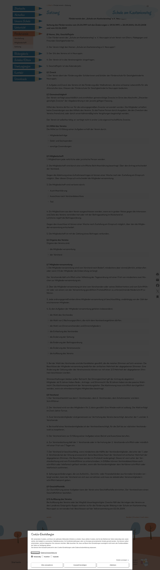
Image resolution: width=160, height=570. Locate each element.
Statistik (56, 557)
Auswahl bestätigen (80, 565)
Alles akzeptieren (47, 565)
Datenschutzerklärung (49, 553)
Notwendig (37, 557)
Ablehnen (113, 565)
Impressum (35, 553)
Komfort (47, 557)
